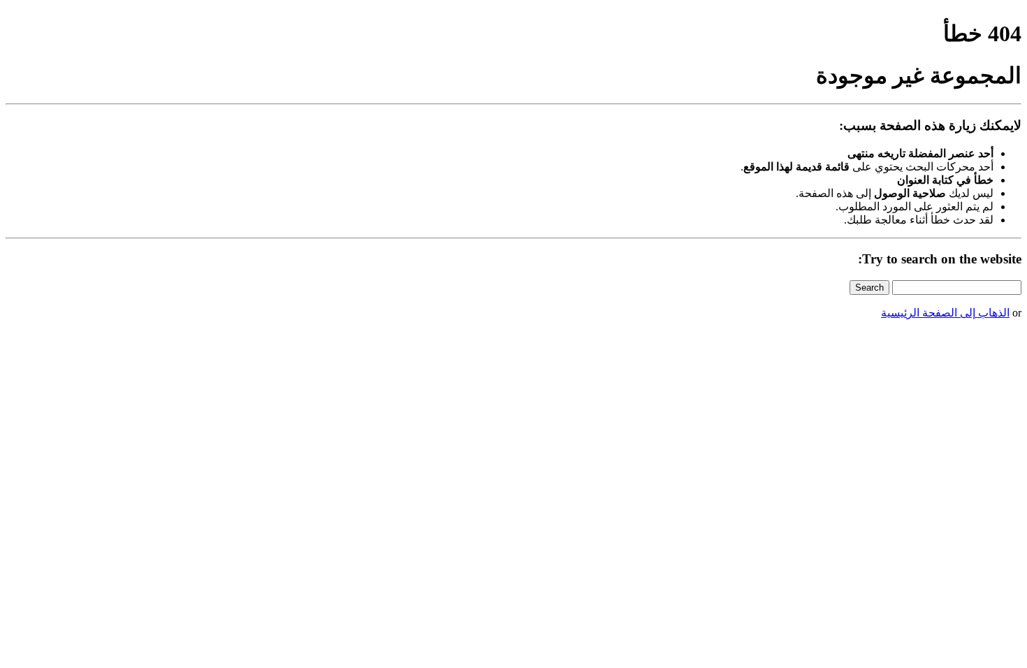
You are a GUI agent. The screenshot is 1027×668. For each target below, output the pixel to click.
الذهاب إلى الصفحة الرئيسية (945, 313)
